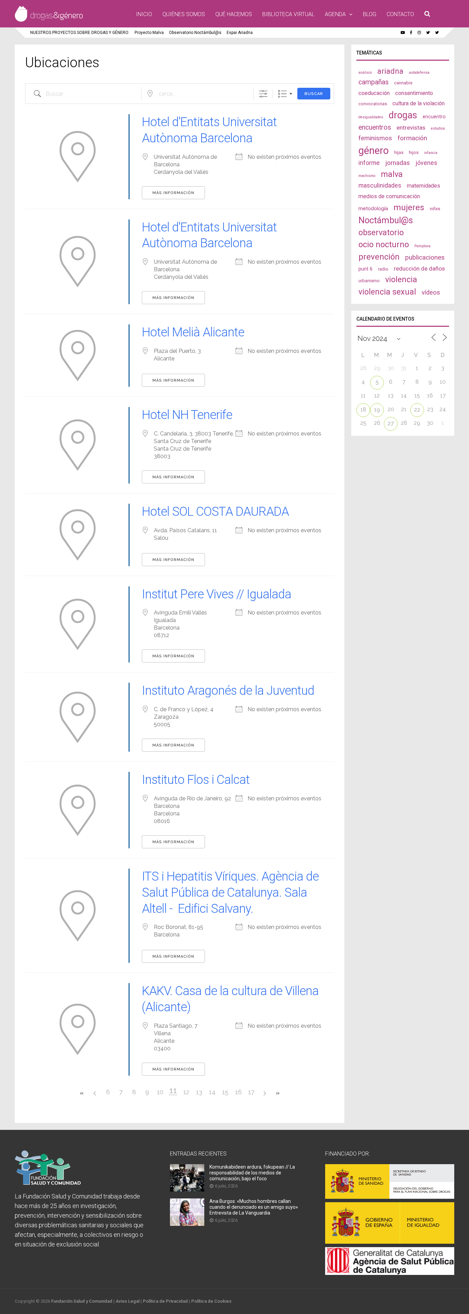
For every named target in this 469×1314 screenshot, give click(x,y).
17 (251, 1092)
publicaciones (425, 257)
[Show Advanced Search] (263, 93)
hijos (414, 152)
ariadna (390, 71)
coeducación (374, 93)
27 (391, 423)
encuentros (374, 127)
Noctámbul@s (385, 220)
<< (81, 1093)
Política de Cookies (211, 1301)
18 (363, 409)
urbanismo (369, 280)
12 (186, 1092)
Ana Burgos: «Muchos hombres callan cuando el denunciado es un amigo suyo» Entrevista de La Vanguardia (253, 1207)
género (373, 150)
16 (238, 1092)
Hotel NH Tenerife (187, 415)
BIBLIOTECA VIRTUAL (288, 14)
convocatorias (372, 103)
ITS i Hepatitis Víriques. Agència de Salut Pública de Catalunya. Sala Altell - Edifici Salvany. (230, 892)
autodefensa (419, 72)
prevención (379, 257)
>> (277, 1093)
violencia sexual (387, 292)
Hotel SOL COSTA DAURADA (215, 511)
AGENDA (335, 14)
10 (160, 1092)
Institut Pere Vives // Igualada (216, 594)
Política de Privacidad (165, 1301)
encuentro (434, 116)
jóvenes (426, 162)
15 (225, 1092)
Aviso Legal (127, 1301)
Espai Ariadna (240, 32)
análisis (365, 72)
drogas (403, 115)
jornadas (397, 163)
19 (377, 409)
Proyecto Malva (149, 32)
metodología (373, 208)
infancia (430, 153)
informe (369, 162)
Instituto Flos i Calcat (196, 780)
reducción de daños (419, 268)
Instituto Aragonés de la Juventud (228, 690)
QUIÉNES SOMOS (183, 14)
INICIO (144, 14)
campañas (373, 82)
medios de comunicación (389, 196)
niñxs (435, 208)
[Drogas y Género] (49, 20)
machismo (366, 176)
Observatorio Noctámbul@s (195, 32)
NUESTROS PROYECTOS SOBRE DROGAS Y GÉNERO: (79, 32)
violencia (401, 279)
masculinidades (379, 185)
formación (412, 138)
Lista (282, 93)
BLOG (369, 14)
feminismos (375, 138)
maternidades (423, 185)
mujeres (408, 207)
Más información (173, 193)
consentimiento (414, 93)
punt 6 (365, 269)
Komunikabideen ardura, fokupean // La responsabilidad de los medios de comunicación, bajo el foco (252, 1172)
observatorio (381, 232)
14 (212, 1092)
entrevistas (411, 127)
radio (383, 269)
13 (199, 1092)
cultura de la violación (418, 103)
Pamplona (422, 246)
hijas (398, 152)
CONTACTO (400, 14)
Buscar (314, 94)
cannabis (403, 82)
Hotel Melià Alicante (193, 332)
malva (392, 174)
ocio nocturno (383, 244)
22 (417, 409)
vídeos (431, 292)
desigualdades (370, 117)
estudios (438, 128)
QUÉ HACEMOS (233, 14)
